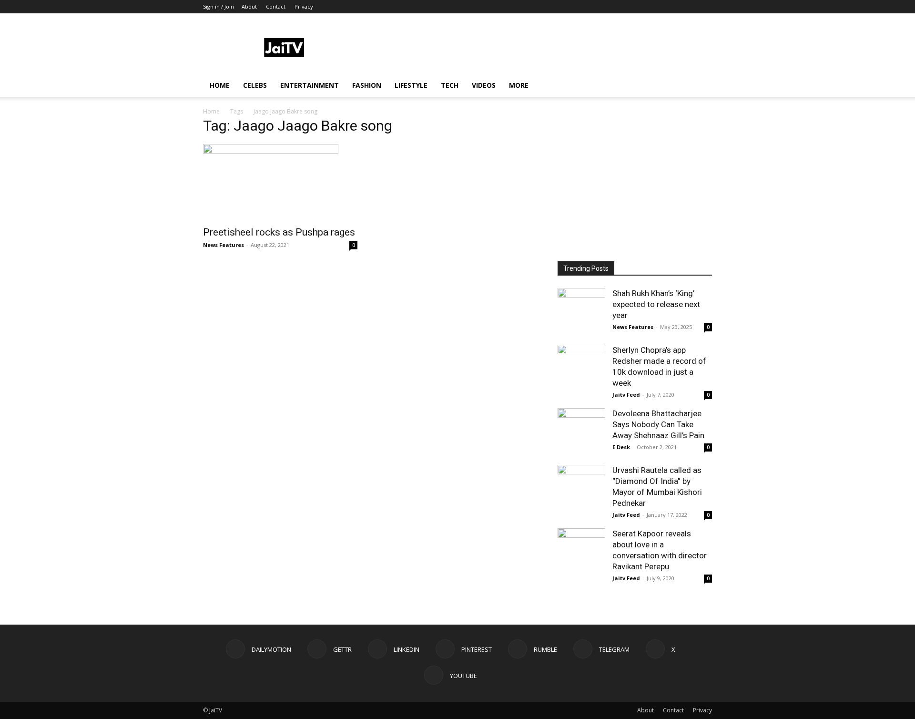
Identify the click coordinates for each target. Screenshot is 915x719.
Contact (275, 6)
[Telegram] (673, 6)
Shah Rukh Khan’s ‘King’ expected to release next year (656, 304)
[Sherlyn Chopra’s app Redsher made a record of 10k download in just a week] (581, 368)
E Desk (621, 447)
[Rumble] (658, 6)
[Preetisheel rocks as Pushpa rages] (280, 182)
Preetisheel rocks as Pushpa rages (279, 232)
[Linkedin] (626, 6)
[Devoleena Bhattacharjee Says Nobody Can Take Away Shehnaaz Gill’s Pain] (581, 432)
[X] (689, 6)
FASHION (366, 85)
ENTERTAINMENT (309, 85)
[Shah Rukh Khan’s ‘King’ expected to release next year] (581, 312)
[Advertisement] (538, 48)
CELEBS (255, 85)
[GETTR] (610, 6)
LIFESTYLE (411, 85)
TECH (449, 85)
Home (211, 111)
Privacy (304, 6)
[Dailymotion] (595, 6)
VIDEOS (484, 85)
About (249, 6)
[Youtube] (705, 6)
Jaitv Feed (626, 394)
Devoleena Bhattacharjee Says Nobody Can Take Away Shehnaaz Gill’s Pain (658, 424)
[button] (700, 86)
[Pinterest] (642, 6)
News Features (223, 244)
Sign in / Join (218, 6)
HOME (220, 85)
